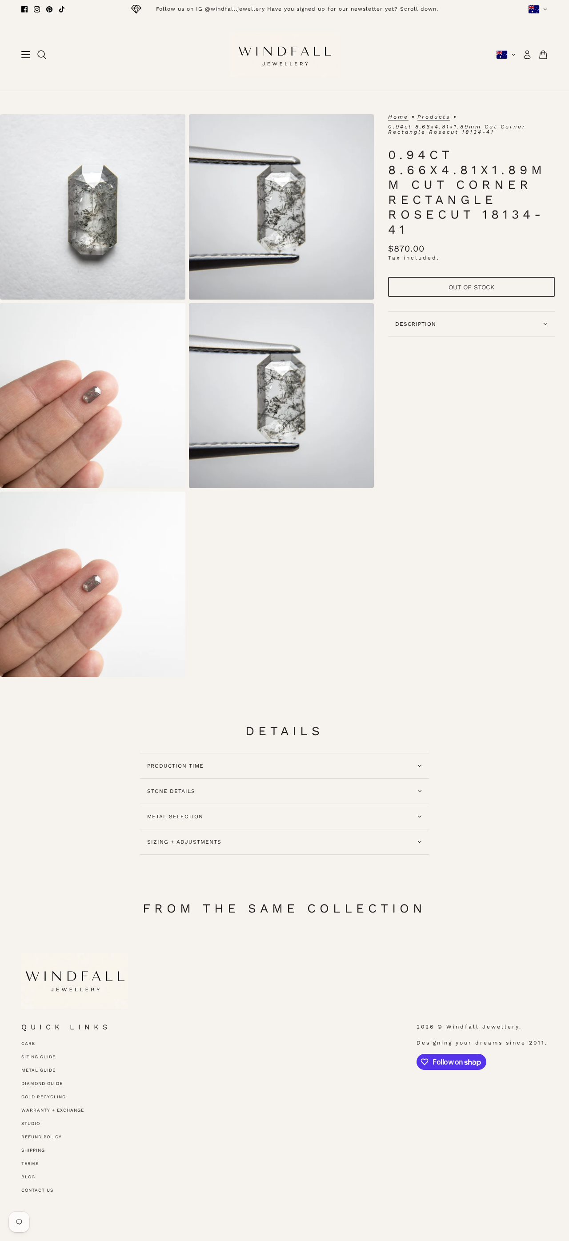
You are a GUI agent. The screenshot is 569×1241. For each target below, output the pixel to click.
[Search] (41, 54)
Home (398, 117)
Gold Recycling (43, 1096)
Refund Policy (41, 1136)
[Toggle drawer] (25, 54)
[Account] (527, 54)
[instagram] (37, 9)
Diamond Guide (42, 1083)
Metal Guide (38, 1070)
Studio (30, 1123)
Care (28, 1043)
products (433, 117)
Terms (30, 1163)
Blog (28, 1176)
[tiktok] (62, 9)
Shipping (33, 1150)
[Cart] (543, 54)
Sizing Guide (38, 1056)
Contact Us (37, 1190)
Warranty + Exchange (52, 1110)
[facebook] (24, 9)
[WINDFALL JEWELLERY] (285, 54)
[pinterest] (49, 9)
